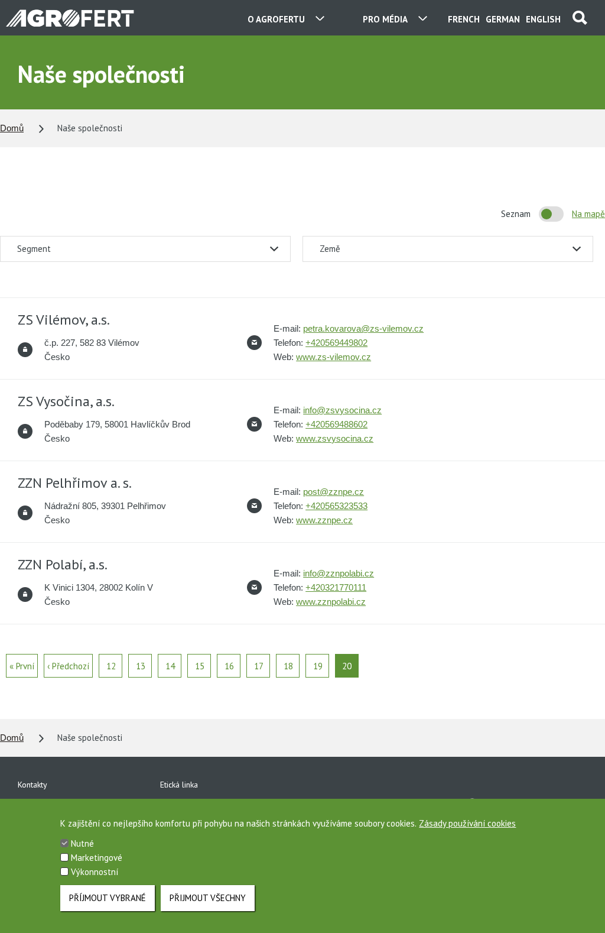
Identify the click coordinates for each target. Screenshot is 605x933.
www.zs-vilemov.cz (333, 357)
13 (140, 666)
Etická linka (179, 784)
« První (21, 666)
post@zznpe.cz (333, 492)
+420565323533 (336, 506)
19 (318, 666)
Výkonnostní (94, 871)
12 (111, 666)
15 (199, 666)
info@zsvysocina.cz (342, 410)
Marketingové (96, 857)
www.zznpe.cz (324, 520)
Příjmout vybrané (107, 897)
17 (259, 666)
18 (288, 666)
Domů (12, 128)
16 (229, 666)
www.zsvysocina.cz (334, 438)
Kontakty (32, 784)
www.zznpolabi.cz (331, 602)
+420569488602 (336, 424)
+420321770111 (335, 587)
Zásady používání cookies (467, 823)
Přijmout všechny (208, 897)
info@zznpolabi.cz (338, 573)
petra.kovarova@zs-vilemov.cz (363, 328)
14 (170, 666)
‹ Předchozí (68, 666)
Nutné (82, 843)
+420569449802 (336, 343)
